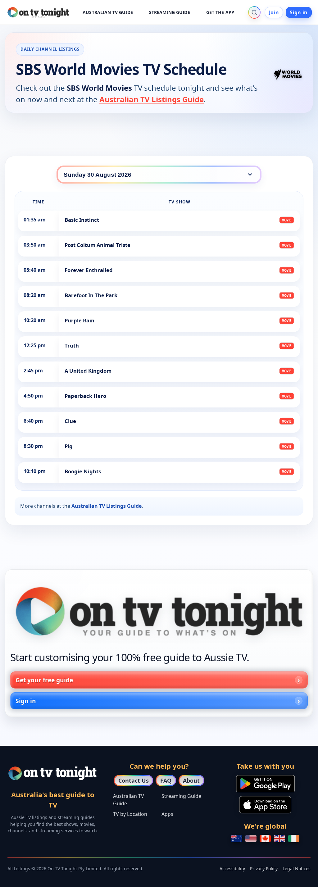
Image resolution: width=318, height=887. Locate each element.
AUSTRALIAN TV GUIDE (108, 12)
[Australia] (236, 838)
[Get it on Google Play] (265, 783)
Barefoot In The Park (91, 295)
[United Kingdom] (279, 838)
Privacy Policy (264, 868)
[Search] (254, 12)
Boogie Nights (83, 471)
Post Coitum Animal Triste (97, 244)
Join (274, 12)
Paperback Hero (85, 395)
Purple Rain (79, 320)
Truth (72, 345)
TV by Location (130, 814)
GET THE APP (220, 12)
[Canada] (265, 838)
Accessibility (232, 868)
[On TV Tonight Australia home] (159, 611)
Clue (70, 421)
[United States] (251, 838)
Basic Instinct (82, 219)
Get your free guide (44, 680)
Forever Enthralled (89, 270)
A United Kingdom (88, 370)
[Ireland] (293, 838)
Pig (69, 446)
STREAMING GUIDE (169, 12)
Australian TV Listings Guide (151, 99)
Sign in (298, 12)
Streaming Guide (181, 796)
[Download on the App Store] (265, 804)
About (191, 780)
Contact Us (133, 780)
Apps (167, 814)
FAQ (165, 780)
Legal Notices (297, 868)
